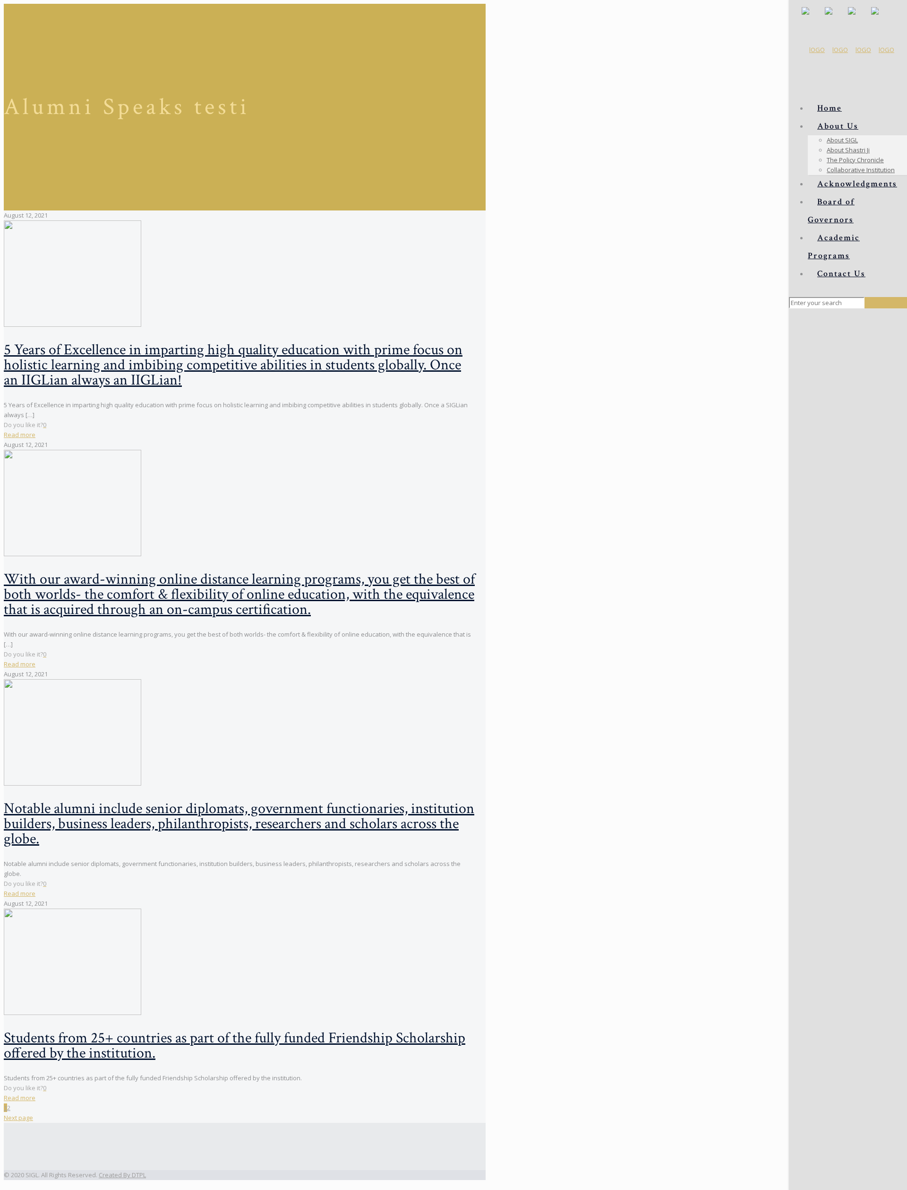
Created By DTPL (122, 1175)
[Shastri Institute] (848, 49)
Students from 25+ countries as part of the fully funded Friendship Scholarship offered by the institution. (234, 1045)
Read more (19, 434)
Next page (18, 1117)
